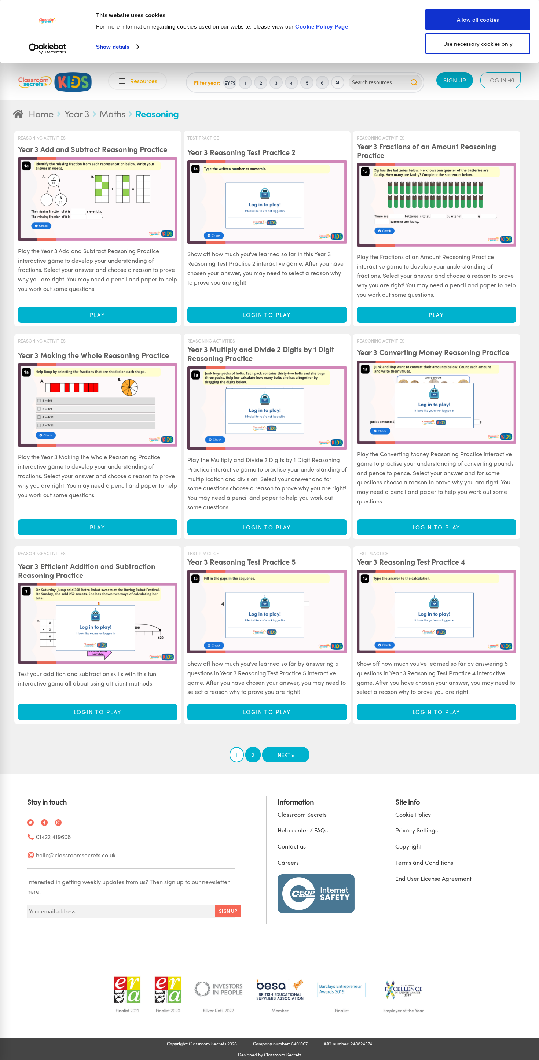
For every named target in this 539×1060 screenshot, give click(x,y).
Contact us (292, 846)
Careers (288, 862)
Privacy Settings (416, 830)
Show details (112, 47)
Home (41, 113)
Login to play (267, 315)
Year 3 (76, 113)
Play (97, 315)
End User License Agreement (433, 878)
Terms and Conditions (424, 862)
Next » (286, 755)
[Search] (414, 82)
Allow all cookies (478, 19)
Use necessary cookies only (478, 44)
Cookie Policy (413, 814)
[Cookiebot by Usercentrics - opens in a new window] (47, 48)
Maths (112, 113)
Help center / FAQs (303, 830)
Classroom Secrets (302, 814)
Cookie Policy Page (321, 26)
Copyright (408, 846)
